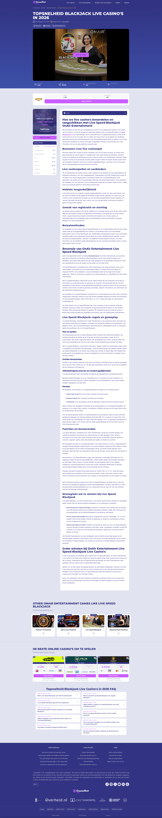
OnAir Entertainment (49, 146)
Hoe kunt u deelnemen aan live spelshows (53, 764)
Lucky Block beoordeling (113, 678)
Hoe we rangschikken (116, 758)
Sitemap (108, 815)
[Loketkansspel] (83, 800)
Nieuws (126, 2)
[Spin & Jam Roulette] (68, 625)
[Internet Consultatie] (56, 800)
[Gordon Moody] (114, 800)
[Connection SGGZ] (102, 800)
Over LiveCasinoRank (115, 752)
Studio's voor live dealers (103, 2)
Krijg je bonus (86, 101)
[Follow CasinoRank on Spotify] (123, 784)
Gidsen (118, 2)
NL (35, 784)
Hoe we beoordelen (115, 755)
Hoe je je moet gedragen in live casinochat (53, 761)
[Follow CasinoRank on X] (115, 784)
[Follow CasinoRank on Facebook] (107, 784)
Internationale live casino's (88, 764)
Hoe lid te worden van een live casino (54, 752)
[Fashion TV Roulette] (43, 625)
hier (95, 144)
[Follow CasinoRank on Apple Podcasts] (127, 784)
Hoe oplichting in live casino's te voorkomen (54, 758)
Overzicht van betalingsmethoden (88, 758)
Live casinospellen (85, 2)
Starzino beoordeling (49, 678)
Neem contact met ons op (115, 761)
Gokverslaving (88, 761)
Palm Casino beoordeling (81, 678)
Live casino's (71, 2)
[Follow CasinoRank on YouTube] (119, 784)
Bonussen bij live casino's (88, 755)
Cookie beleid (55, 815)
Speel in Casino (81, 55)
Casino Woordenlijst (88, 752)
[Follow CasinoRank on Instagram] (111, 784)
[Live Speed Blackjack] (93, 625)
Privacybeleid (82, 815)
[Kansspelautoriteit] (38, 800)
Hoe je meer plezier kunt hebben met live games (53, 755)
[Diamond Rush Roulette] (118, 625)
